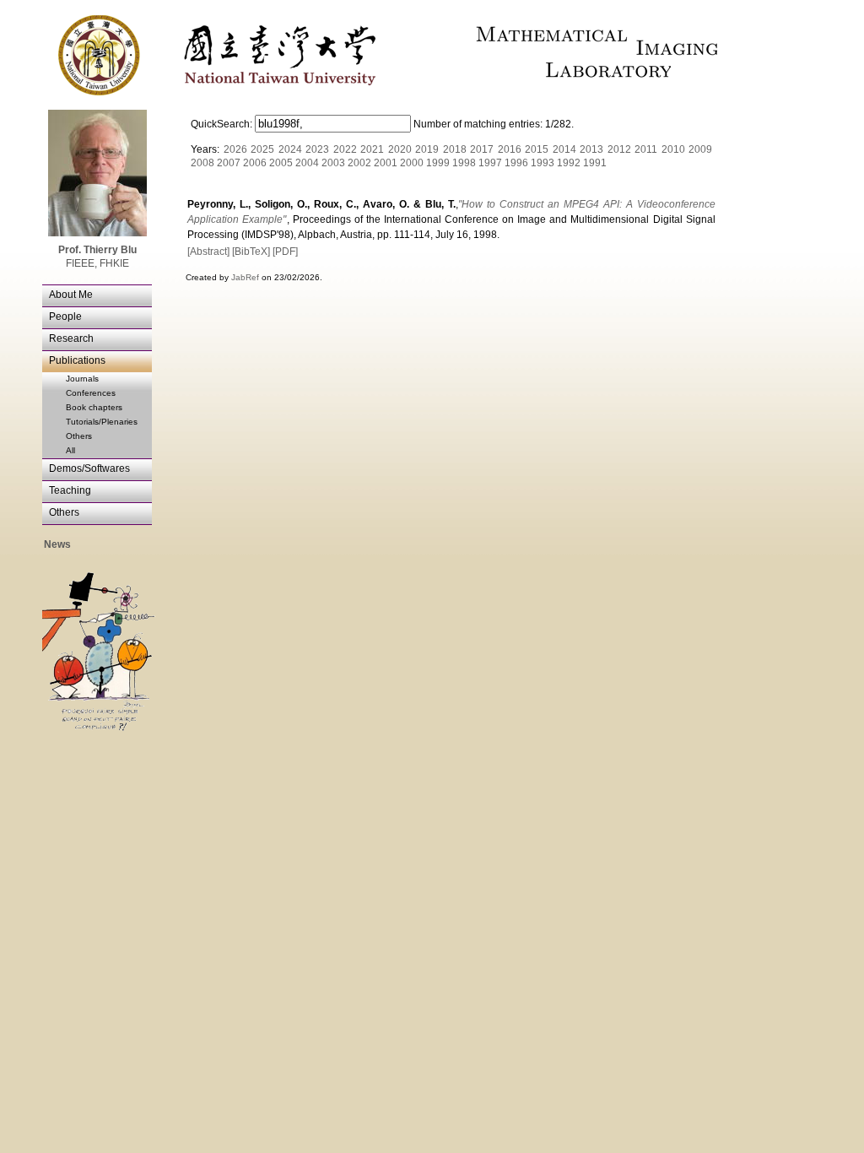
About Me (71, 294)
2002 (359, 163)
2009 (700, 149)
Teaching (70, 490)
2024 (290, 149)
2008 (202, 163)
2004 (307, 163)
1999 (438, 163)
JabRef (245, 277)
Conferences (91, 393)
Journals (82, 378)
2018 (455, 149)
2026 (235, 149)
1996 (516, 163)
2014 (564, 149)
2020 (400, 149)
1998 (464, 163)
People (65, 316)
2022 (345, 149)
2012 (619, 149)
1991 (595, 163)
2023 (317, 149)
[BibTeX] (251, 251)
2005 (281, 163)
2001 (385, 163)
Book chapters (94, 407)
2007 (228, 163)
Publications (77, 360)
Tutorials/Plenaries (102, 421)
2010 (673, 149)
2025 (262, 149)
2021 (372, 149)
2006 (255, 163)
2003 (333, 163)
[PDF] (285, 251)
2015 (536, 149)
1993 (542, 163)
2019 (427, 149)
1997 (490, 163)
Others (79, 436)
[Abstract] (208, 251)
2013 (591, 149)
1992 (568, 163)
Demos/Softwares (89, 468)
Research (71, 338)
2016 (509, 149)
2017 (482, 149)
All (70, 450)
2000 (412, 163)
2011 (645, 149)
